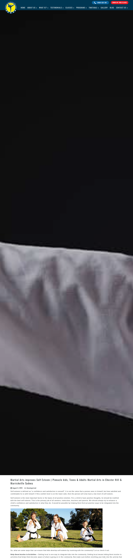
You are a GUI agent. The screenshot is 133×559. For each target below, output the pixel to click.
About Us (31, 7)
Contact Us (121, 7)
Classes (69, 7)
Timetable (93, 7)
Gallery (104, 7)
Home (23, 7)
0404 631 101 (102, 2)
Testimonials (56, 7)
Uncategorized (31, 488)
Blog (112, 7)
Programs (80, 7)
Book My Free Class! (119, 2)
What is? (43, 7)
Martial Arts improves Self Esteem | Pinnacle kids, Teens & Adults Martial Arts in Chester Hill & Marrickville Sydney (66, 481)
